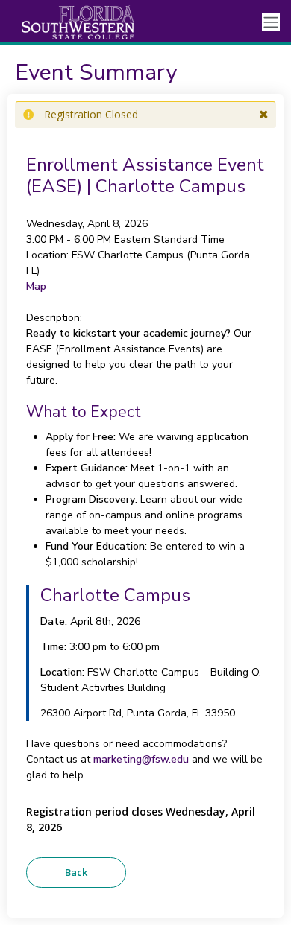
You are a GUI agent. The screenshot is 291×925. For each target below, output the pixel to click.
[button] (263, 114)
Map (36, 286)
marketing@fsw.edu (141, 759)
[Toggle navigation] (270, 22)
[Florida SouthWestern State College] (67, 22)
